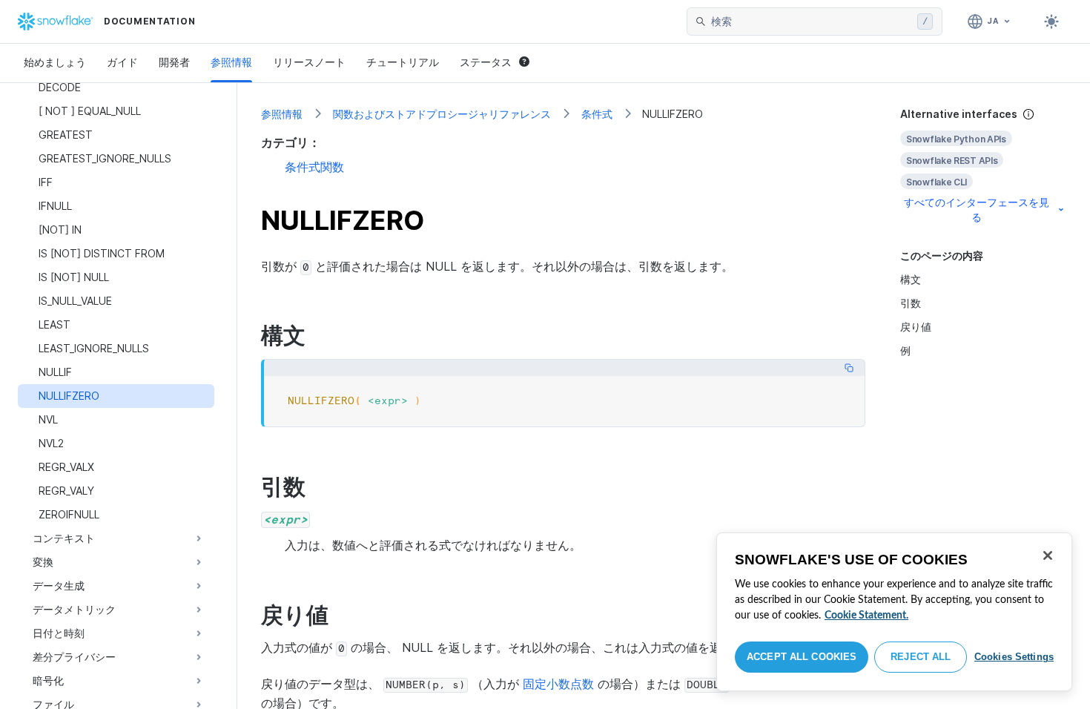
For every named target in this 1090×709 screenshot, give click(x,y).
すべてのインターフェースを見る (976, 209)
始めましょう (55, 62)
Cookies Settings (1014, 656)
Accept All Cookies (801, 656)
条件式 (596, 114)
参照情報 (231, 62)
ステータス (486, 62)
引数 (910, 303)
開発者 (174, 62)
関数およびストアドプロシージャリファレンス (442, 114)
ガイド (122, 62)
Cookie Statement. (866, 615)
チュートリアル (402, 62)
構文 (910, 279)
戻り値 (915, 326)
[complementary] (983, 166)
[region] (894, 611)
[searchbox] (811, 21)
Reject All (921, 656)
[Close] (1047, 555)
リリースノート (309, 62)
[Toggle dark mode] (1051, 21)
